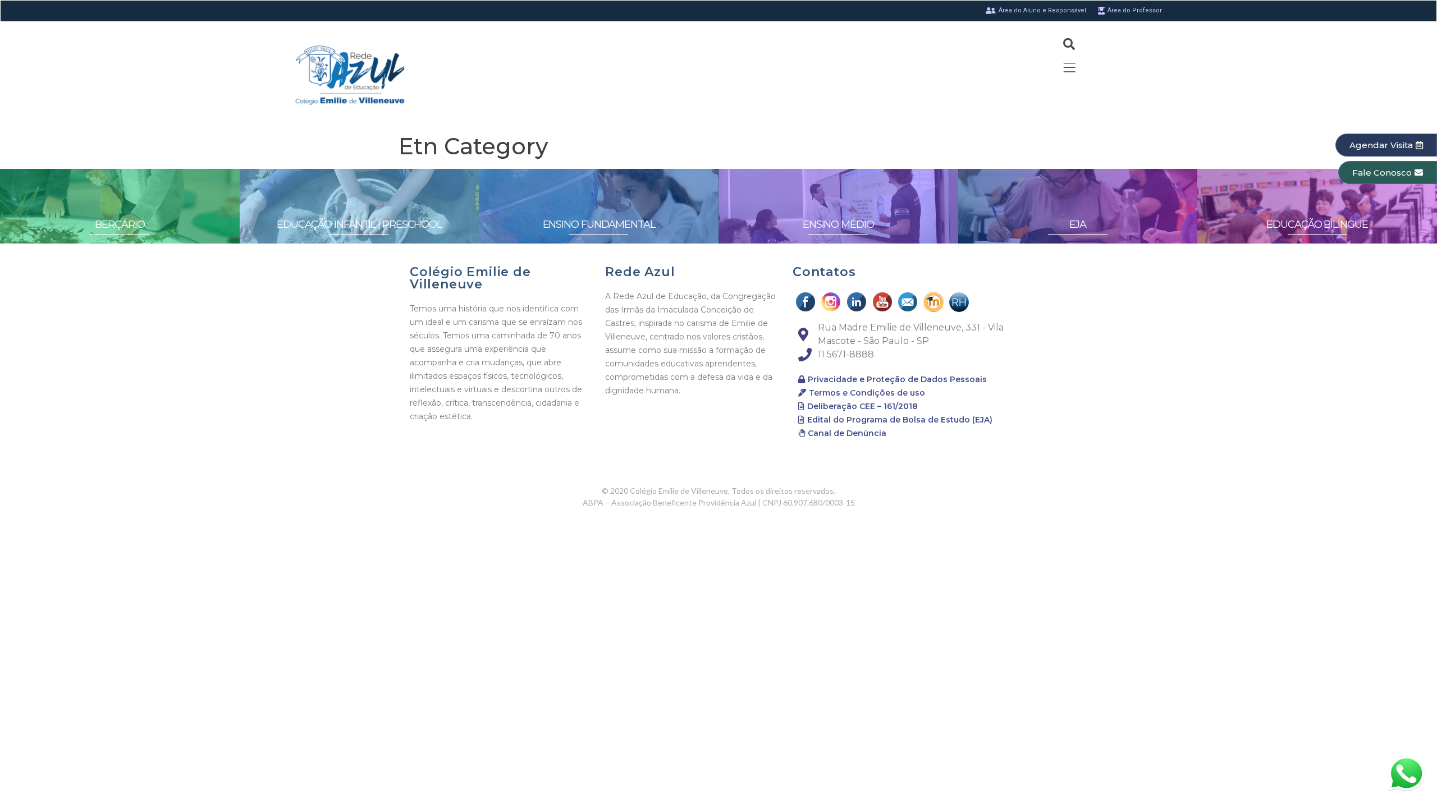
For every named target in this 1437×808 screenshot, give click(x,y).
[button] (1386, 145)
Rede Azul (640, 271)
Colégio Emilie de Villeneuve (470, 278)
